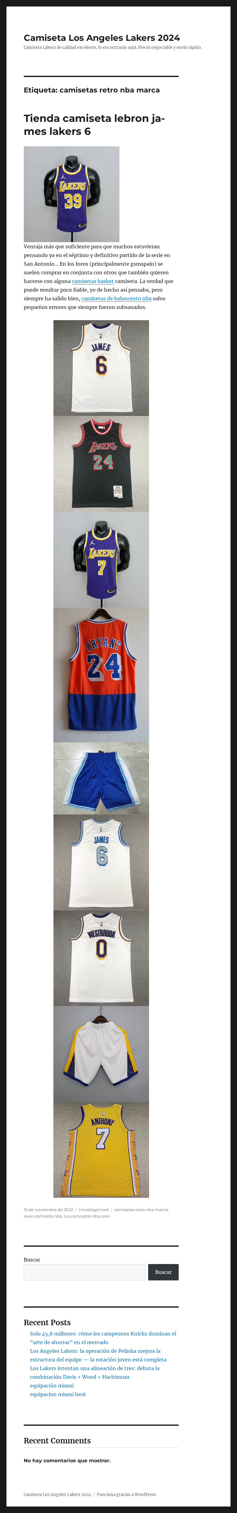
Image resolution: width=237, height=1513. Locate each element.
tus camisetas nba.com (87, 1216)
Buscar (32, 1260)
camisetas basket (93, 281)
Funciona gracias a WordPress (126, 1494)
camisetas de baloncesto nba (116, 298)
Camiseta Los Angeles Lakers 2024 (102, 37)
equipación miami (52, 1385)
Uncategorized (94, 1209)
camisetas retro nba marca (141, 1209)
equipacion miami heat (58, 1394)
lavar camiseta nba (43, 1216)
